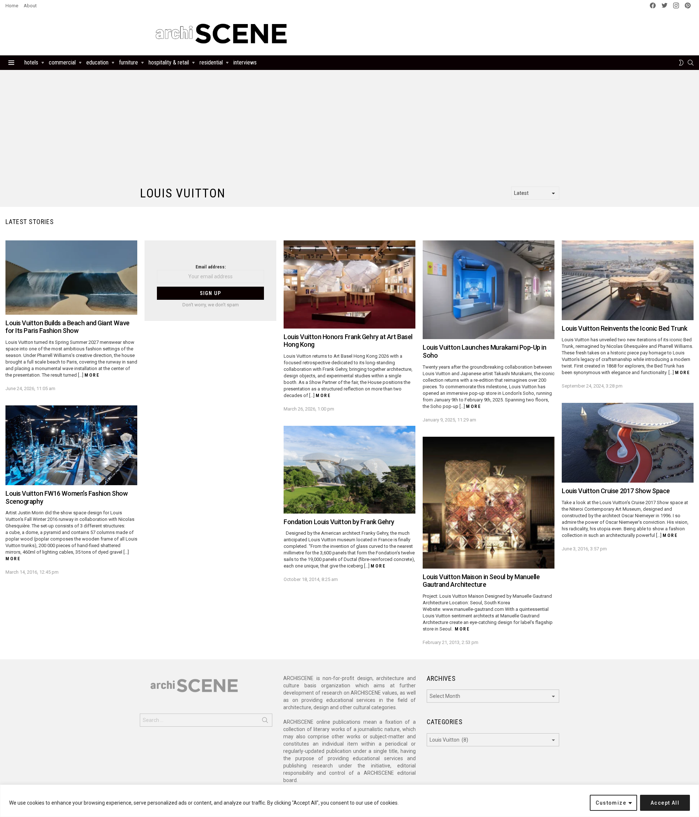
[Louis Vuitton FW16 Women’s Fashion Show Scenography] (71, 445)
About (30, 5)
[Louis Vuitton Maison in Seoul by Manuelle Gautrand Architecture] (488, 503)
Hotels (31, 62)
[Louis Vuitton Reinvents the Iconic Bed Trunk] (628, 280)
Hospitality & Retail (169, 62)
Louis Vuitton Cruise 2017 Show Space (616, 491)
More (92, 375)
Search (265, 722)
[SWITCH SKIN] (681, 62)
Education (97, 62)
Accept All (665, 803)
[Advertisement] (443, 33)
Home (11, 5)
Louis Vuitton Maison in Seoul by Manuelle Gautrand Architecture (481, 581)
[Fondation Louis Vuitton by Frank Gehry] (349, 470)
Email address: (211, 267)
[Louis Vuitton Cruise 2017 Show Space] (628, 443)
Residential (211, 62)
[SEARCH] (691, 62)
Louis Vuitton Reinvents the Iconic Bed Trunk (624, 328)
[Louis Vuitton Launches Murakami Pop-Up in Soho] (488, 289)
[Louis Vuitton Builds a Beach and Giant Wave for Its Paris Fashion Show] (71, 277)
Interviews (245, 62)
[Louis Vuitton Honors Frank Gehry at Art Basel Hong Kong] (349, 284)
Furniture (128, 62)
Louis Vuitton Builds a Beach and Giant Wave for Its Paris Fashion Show (67, 327)
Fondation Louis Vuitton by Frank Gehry (339, 522)
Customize (611, 803)
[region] (349, 801)
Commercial (62, 62)
